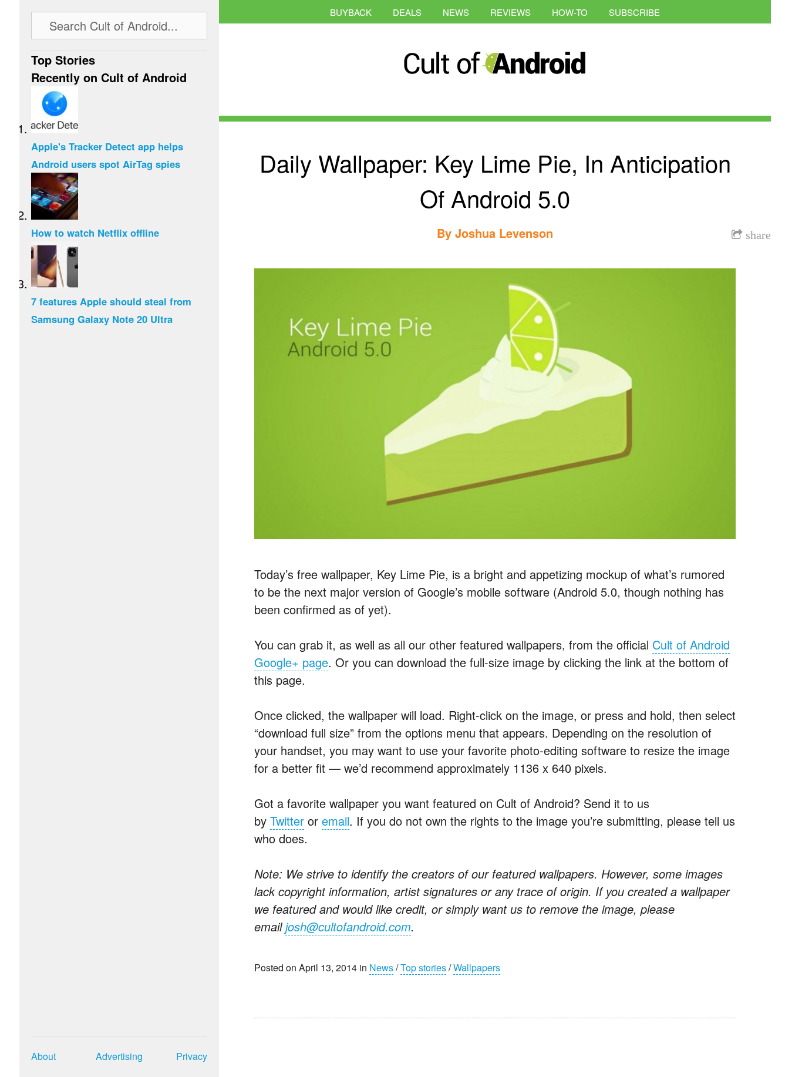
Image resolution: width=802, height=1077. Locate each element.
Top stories (423, 967)
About (43, 1056)
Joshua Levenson (504, 232)
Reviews (510, 12)
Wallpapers (476, 967)
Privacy (191, 1056)
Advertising (119, 1056)
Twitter (287, 820)
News (456, 12)
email (335, 820)
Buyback (351, 12)
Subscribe (634, 12)
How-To (570, 12)
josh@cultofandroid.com (348, 926)
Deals (407, 12)
